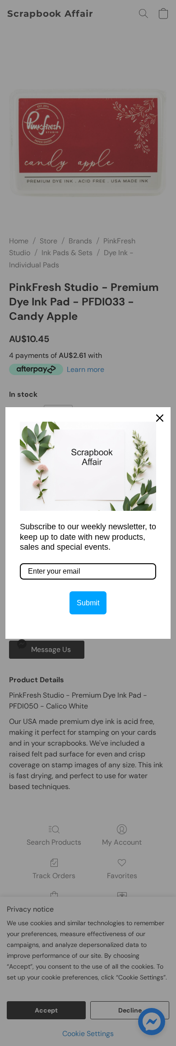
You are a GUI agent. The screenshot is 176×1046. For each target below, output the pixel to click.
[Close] (160, 418)
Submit (88, 603)
